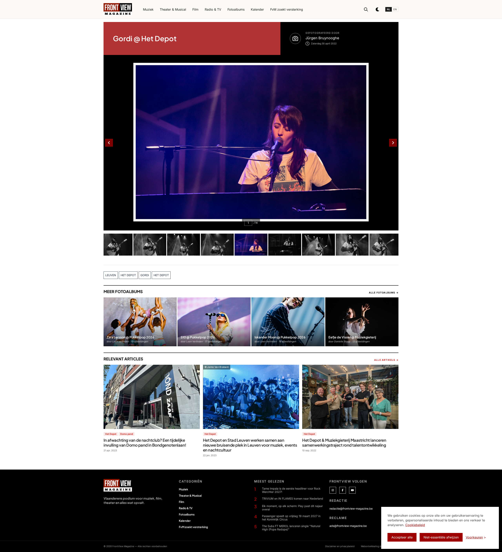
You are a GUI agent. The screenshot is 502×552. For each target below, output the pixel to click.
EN (395, 9)
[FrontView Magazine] (118, 485)
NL (388, 9)
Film (181, 502)
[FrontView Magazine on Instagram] (332, 490)
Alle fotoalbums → (383, 292)
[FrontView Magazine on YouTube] (352, 490)
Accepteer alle (402, 537)
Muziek (183, 489)
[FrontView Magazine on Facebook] (342, 490)
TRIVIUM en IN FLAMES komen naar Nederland (292, 498)
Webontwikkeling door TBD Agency (379, 546)
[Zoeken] (366, 9)
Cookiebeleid (415, 525)
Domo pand (126, 433)
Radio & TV (186, 508)
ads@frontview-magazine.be (348, 525)
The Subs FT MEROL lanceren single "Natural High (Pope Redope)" (291, 527)
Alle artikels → (386, 359)
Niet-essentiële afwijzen (441, 537)
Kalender (185, 520)
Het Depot (110, 433)
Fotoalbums (187, 514)
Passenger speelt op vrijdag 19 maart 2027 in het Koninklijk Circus (291, 517)
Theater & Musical (190, 495)
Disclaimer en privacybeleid (340, 546)
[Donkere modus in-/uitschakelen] (377, 9)
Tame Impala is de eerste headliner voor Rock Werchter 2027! (291, 490)
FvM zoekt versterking (193, 527)
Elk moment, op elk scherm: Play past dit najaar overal (292, 507)
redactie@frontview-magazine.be (351, 508)
